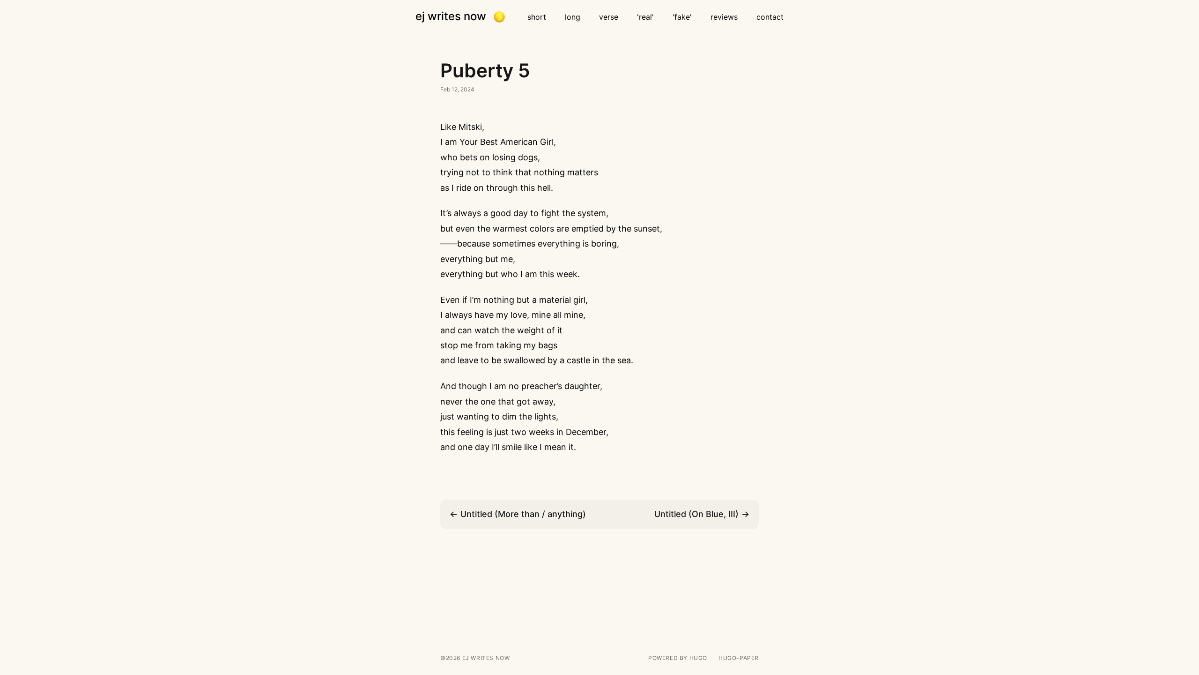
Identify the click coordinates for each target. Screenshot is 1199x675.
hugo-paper (738, 657)
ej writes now (450, 16)
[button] (499, 16)
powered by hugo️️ (677, 657)
